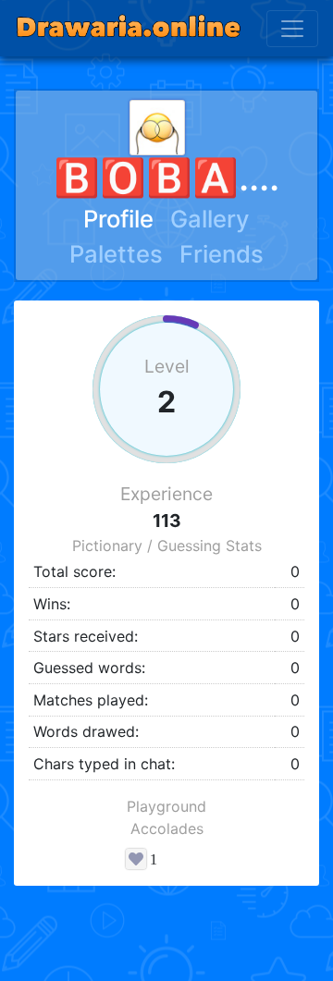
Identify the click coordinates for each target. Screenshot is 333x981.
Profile (118, 218)
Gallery (210, 218)
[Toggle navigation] (292, 28)
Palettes (116, 253)
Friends (221, 253)
